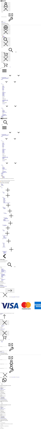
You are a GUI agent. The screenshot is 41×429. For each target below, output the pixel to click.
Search (14, 266)
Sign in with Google (7, 24)
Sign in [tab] (2, 341)
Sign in (1, 351)
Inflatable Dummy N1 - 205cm (5, 100)
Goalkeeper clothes (4, 92)
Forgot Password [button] (1, 388)
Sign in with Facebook (3, 24)
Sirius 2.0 (3, 86)
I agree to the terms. (2, 397)
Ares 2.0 (4, 201)
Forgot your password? (3, 22)
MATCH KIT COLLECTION (5, 78)
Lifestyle (3, 94)
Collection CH (3, 160)
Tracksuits (4, 208)
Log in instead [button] (1, 418)
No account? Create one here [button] (2, 389)
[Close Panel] (4, 322)
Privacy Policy (2, 271)
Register (1, 377)
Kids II (4, 199)
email (0, 346)
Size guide (3, 168)
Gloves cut (3, 167)
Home (1, 187)
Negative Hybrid (5, 237)
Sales (2, 238)
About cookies (1, 313)
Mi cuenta (2, 280)
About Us (2, 269)
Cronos (3, 88)
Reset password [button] (4, 418)
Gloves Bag (6, 213)
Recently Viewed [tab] (2, 325)
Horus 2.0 (4, 198)
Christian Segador (5, 225)
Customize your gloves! (4, 112)
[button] (4, 318)
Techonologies (3, 111)
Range (3, 197)
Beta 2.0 (3, 89)
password (1, 372)
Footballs (3, 101)
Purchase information (4, 114)
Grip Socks (3, 95)
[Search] (5, 124)
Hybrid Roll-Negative (5, 235)
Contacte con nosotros (3, 279)
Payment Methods (3, 274)
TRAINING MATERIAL (4, 251)
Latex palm (3, 110)
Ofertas (2, 276)
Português (4, 177)
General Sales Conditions (4, 115)
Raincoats (3, 93)
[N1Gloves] (3, 1)
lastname (1, 368)
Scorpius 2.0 (3, 87)
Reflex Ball (5, 252)
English (3, 36)
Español (3, 176)
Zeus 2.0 (4, 202)
